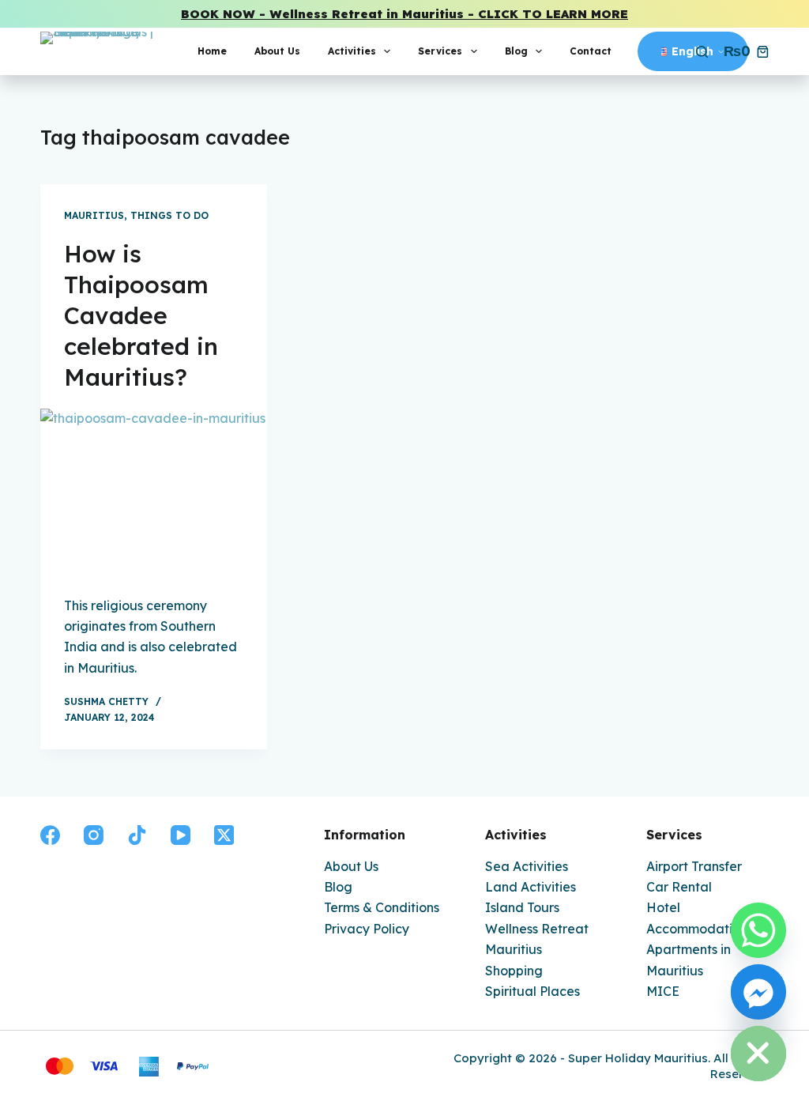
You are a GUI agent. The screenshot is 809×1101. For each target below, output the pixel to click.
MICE (662, 991)
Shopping (514, 970)
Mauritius (94, 215)
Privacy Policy (366, 929)
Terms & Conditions (381, 907)
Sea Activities (526, 866)
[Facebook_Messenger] (758, 992)
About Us (277, 51)
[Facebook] (50, 835)
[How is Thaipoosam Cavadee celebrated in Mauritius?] (153, 494)
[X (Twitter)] (224, 835)
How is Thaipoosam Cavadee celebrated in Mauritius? (141, 315)
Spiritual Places (532, 991)
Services (440, 51)
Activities (352, 51)
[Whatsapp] (758, 930)
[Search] (702, 52)
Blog (516, 51)
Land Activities (530, 887)
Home (212, 51)
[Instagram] (93, 835)
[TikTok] (137, 835)
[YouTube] (180, 835)
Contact (590, 51)
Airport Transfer (694, 866)
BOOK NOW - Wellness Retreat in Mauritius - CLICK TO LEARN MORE (404, 13)
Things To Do (169, 215)
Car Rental (679, 887)
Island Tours (522, 907)
